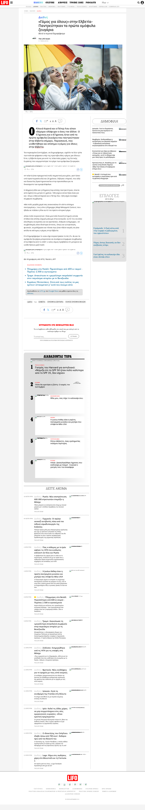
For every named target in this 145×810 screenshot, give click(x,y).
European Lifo (114, 6)
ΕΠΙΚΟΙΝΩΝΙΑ (51, 789)
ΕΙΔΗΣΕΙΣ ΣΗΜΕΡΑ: (34, 265)
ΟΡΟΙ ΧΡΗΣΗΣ (44, 340)
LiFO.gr (42, 291)
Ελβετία (39, 147)
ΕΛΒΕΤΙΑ (42, 302)
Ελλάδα (28, 6)
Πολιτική (43, 6)
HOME (26, 11)
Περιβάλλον (103, 6)
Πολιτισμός (61, 6)
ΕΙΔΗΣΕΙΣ (32, 11)
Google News (54, 291)
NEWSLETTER (64, 789)
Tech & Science (82, 6)
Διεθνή (35, 6)
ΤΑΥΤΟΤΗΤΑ (38, 789)
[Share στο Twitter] (81, 169)
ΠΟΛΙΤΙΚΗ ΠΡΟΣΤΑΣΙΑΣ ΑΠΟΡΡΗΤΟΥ (62, 340)
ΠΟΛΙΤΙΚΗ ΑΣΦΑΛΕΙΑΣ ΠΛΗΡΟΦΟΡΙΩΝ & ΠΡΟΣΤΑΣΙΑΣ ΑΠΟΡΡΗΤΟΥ (52, 791)
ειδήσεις (30, 293)
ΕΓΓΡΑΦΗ (74, 336)
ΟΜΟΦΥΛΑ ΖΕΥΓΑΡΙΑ (55, 302)
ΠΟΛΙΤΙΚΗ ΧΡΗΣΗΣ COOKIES (89, 791)
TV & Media (71, 6)
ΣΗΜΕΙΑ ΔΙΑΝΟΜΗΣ (109, 791)
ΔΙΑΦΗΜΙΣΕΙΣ (77, 789)
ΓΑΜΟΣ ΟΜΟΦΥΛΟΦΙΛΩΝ (75, 302)
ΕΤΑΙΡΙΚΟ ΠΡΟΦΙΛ (92, 789)
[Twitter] (119, 107)
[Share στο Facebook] (78, 169)
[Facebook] (116, 107)
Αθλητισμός (93, 6)
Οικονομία (52, 6)
